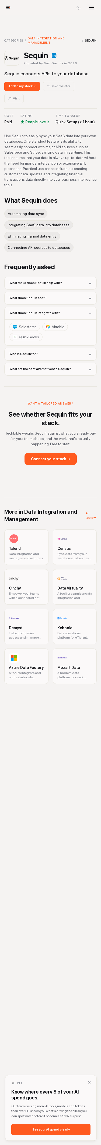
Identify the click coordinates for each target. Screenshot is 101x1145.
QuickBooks (29, 337)
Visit (16, 98)
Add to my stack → (22, 86)
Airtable (58, 327)
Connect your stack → (50, 459)
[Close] (89, 1082)
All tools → (91, 515)
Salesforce (28, 327)
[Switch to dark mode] (78, 7)
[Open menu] (91, 7)
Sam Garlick (54, 63)
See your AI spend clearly (51, 1129)
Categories (13, 40)
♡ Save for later (58, 86)
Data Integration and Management (46, 41)
